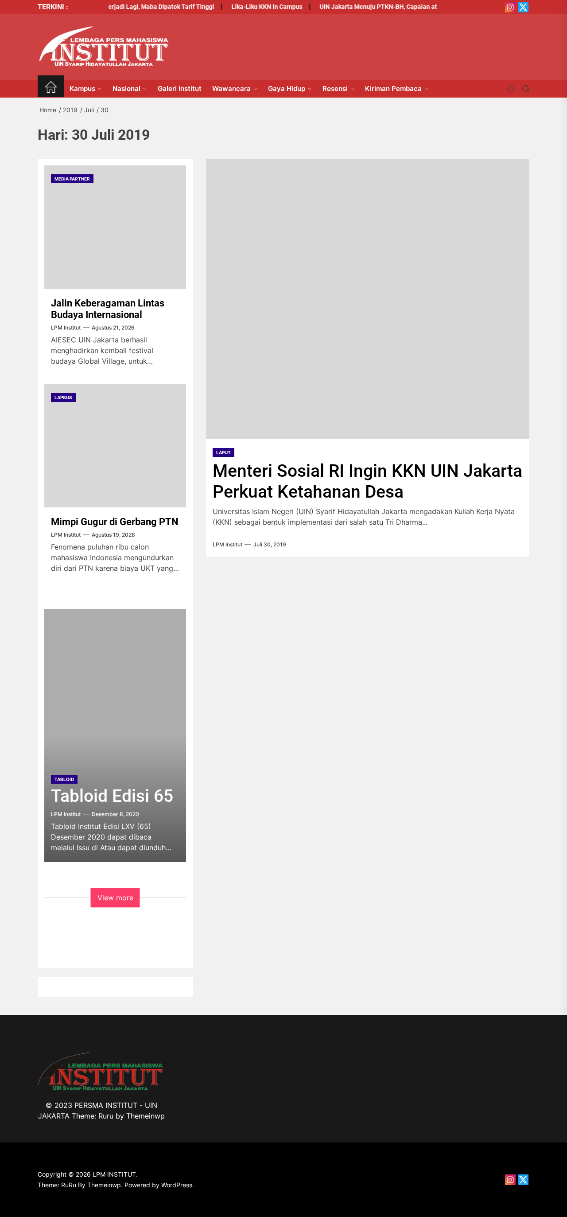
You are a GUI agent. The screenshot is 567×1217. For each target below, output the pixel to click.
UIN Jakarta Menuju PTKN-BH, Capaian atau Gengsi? (385, 6)
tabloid (64, 779)
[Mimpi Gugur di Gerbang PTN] (115, 445)
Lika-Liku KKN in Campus (257, 6)
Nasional (126, 88)
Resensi (335, 88)
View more (115, 897)
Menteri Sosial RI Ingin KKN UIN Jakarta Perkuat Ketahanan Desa (367, 481)
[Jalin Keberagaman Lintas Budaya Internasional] (115, 227)
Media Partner (72, 178)
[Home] (51, 88)
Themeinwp (145, 1115)
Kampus (82, 88)
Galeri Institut (180, 88)
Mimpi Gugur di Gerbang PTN (115, 521)
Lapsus (63, 397)
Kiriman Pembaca (393, 88)
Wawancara (231, 88)
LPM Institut (227, 545)
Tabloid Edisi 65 (112, 796)
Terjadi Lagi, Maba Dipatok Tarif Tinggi (150, 6)
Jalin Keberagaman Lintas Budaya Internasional (107, 309)
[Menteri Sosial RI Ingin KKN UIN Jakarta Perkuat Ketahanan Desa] (367, 299)
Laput (223, 452)
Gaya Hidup (286, 88)
